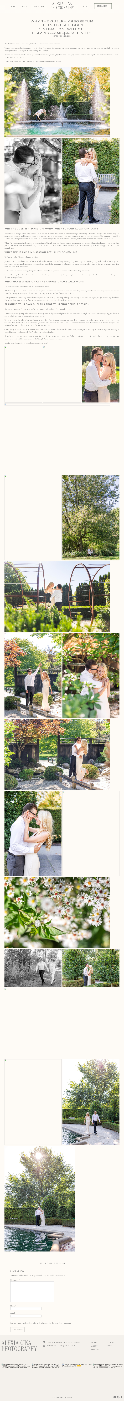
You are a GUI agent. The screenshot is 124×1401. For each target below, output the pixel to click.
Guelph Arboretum (44, 48)
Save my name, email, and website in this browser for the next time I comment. (40, 1323)
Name (13, 1306)
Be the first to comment (52, 1263)
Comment (15, 1280)
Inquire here (9, 343)
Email (13, 1313)
